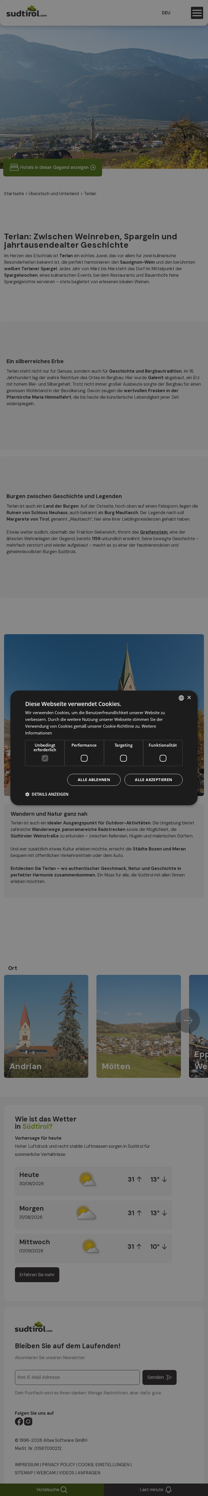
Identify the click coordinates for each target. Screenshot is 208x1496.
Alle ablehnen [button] (94, 779)
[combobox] (181, 698)
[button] (47, 794)
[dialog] (103, 748)
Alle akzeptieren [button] (153, 779)
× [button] (189, 698)
